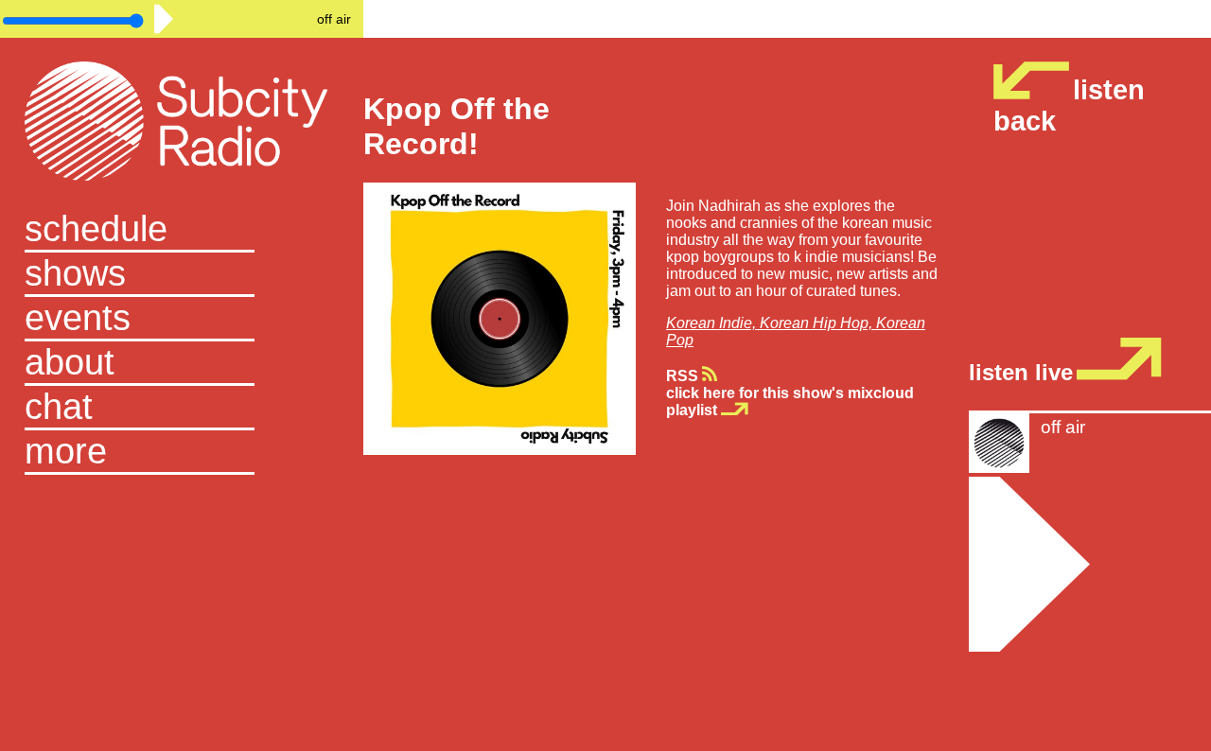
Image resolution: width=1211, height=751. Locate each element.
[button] (182, 452)
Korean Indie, (713, 323)
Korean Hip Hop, (818, 323)
